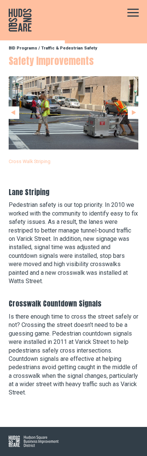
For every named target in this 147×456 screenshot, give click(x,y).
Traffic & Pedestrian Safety (69, 48)
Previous (14, 113)
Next (133, 113)
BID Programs (23, 48)
